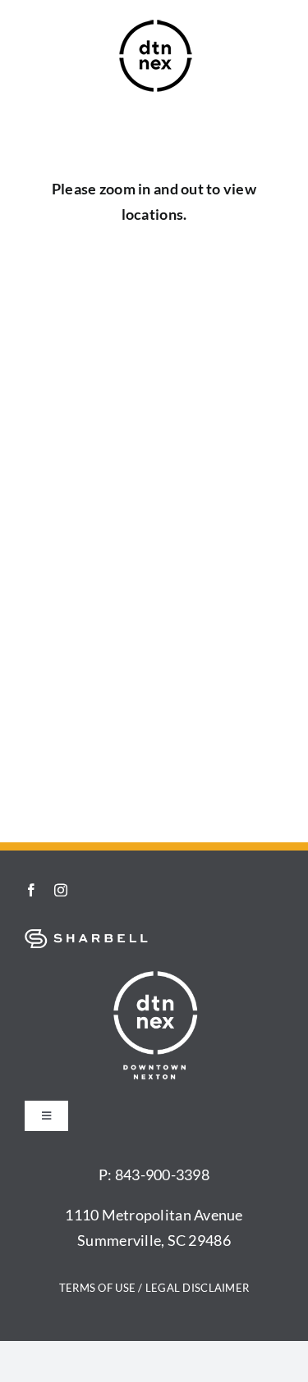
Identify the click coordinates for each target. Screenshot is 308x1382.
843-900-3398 (162, 1174)
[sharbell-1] (86, 937)
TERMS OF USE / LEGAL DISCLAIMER (154, 1287)
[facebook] (31, 889)
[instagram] (60, 889)
